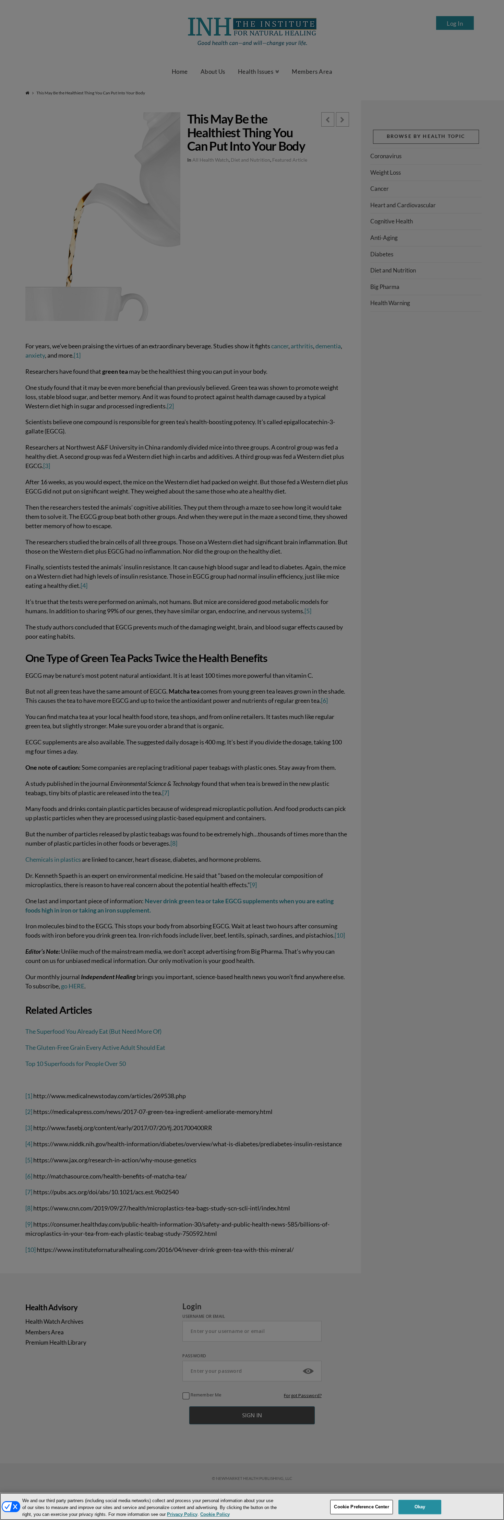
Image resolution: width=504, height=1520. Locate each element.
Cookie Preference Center (361, 1506)
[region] (252, 1506)
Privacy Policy (182, 1514)
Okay (420, 1506)
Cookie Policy (215, 1514)
